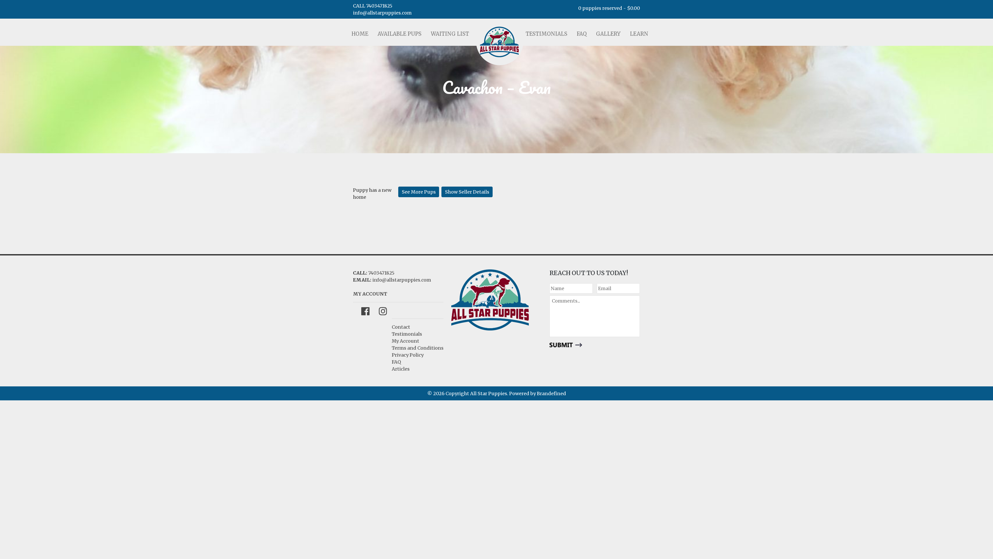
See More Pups (419, 192)
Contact (401, 327)
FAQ (582, 34)
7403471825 (381, 273)
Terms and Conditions (417, 348)
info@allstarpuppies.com (382, 13)
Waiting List (450, 34)
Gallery (608, 34)
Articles (401, 369)
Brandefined (551, 393)
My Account (405, 341)
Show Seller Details (467, 192)
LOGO (499, 42)
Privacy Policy (408, 355)
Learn (639, 34)
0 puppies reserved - (609, 8)
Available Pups (400, 34)
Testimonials (546, 34)
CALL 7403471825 (372, 6)
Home (359, 34)
